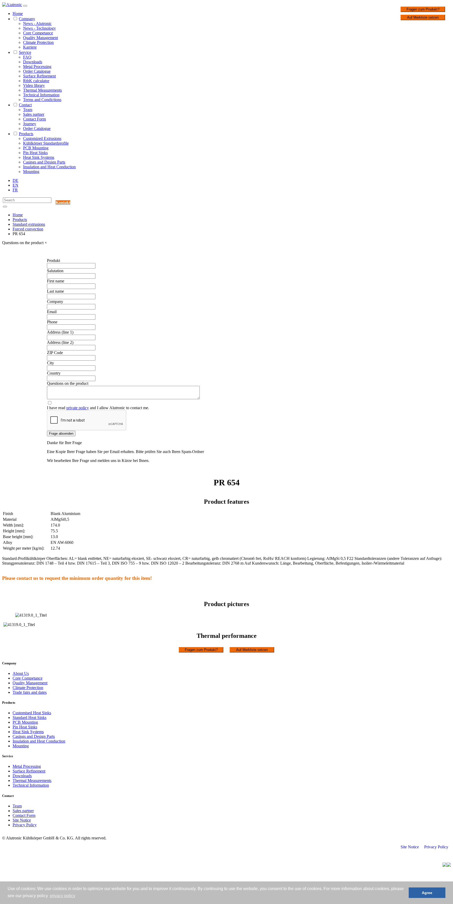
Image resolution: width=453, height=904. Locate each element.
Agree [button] (427, 893)
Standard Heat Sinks (29, 717)
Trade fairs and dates (30, 692)
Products (26, 134)
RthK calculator (36, 80)
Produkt (53, 260)
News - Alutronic (37, 23)
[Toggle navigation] (25, 6)
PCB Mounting (35, 148)
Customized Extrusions (42, 138)
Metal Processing (37, 66)
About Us (21, 673)
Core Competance (38, 33)
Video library (34, 85)
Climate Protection (38, 42)
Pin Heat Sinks (35, 152)
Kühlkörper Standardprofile (46, 143)
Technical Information (41, 95)
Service (25, 52)
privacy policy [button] (62, 896)
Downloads (32, 62)
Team (27, 109)
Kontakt (63, 202)
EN (15, 185)
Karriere (30, 47)
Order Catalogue (37, 71)
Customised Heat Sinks (32, 713)
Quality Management (40, 37)
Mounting (31, 171)
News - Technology (39, 28)
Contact (25, 105)
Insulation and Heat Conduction (49, 167)
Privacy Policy (25, 825)
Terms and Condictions (42, 99)
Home (18, 13)
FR (15, 190)
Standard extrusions (29, 224)
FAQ (27, 57)
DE (15, 180)
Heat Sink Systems (38, 157)
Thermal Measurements (42, 90)
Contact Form (34, 119)
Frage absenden (61, 433)
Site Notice (22, 820)
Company (27, 19)
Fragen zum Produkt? (423, 9)
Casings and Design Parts (44, 162)
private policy (77, 408)
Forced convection (28, 229)
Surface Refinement (39, 76)
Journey (29, 124)
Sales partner (33, 114)
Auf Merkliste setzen (423, 17)
